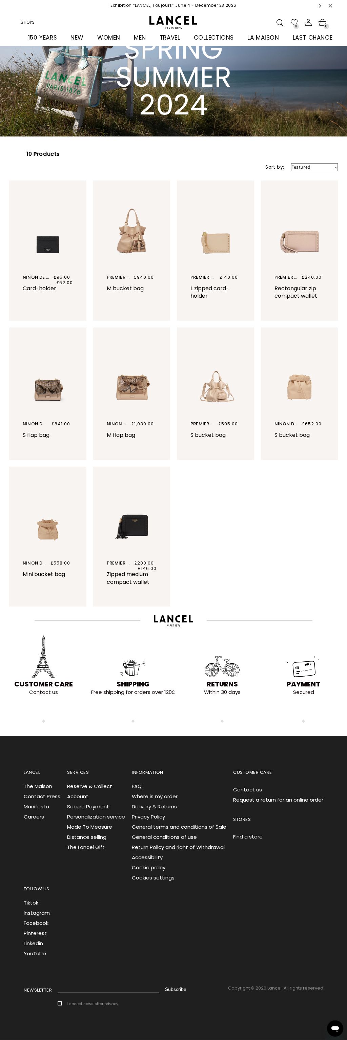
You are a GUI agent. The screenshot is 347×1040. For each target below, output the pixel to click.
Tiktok (31, 902)
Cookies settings (153, 877)
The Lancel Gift (86, 847)
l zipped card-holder (209, 292)
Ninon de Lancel (43, 277)
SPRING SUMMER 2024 (74, 40)
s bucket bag (208, 435)
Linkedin (33, 943)
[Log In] (308, 22)
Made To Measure (89, 826)
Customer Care (43, 684)
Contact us (247, 789)
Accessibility (147, 857)
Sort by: (274, 167)
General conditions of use (164, 837)
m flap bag (121, 435)
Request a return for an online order (278, 799)
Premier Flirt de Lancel (218, 277)
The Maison (38, 786)
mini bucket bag (44, 574)
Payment (303, 684)
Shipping (133, 684)
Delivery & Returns (154, 806)
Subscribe (175, 989)
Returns (222, 684)
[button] (320, 5)
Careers (34, 816)
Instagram (37, 912)
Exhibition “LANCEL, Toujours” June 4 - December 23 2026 (173, 5)
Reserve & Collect (89, 786)
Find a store (248, 836)
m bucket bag (125, 288)
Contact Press (42, 796)
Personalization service (96, 816)
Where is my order (155, 796)
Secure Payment (88, 806)
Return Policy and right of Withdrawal (178, 847)
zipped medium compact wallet (128, 578)
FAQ (137, 786)
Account (77, 796)
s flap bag (36, 435)
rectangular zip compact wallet (295, 292)
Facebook (36, 923)
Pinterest (35, 933)
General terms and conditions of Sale (179, 826)
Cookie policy (148, 867)
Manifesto (36, 806)
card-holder (39, 288)
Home (34, 40)
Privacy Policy (148, 816)
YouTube (35, 953)
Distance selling (86, 837)
